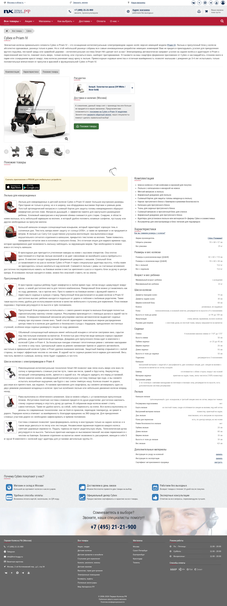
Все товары (83, 540)
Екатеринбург (139, 555)
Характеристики (30, 71)
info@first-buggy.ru (15, 557)
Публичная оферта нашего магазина (112, 599)
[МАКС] (205, 3)
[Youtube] (217, 3)
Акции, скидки (83, 547)
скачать (219, 454)
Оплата (101, 21)
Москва (136, 547)
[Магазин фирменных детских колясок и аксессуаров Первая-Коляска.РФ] (17, 11)
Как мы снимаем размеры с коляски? (149, 233)
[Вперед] (67, 151)
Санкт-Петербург (140, 551)
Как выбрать (65, 21)
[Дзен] (199, 3)
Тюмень (136, 563)
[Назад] (6, 151)
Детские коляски (85, 551)
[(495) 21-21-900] (70, 11)
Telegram (11, 552)
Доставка (84, 21)
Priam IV (171, 45)
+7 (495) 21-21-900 (83, 10)
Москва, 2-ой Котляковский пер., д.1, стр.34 (26, 567)
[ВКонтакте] (193, 3)
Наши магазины (138, 2)
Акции (28, 21)
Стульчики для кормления (89, 559)
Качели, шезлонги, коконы (89, 563)
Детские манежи (85, 567)
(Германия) (215, 238)
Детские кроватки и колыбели (90, 555)
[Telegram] (211, 3)
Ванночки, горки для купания (90, 571)
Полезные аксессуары (87, 583)
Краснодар (137, 559)
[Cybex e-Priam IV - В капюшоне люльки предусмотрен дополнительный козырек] (44, 151)
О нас (113, 21)
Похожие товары (50, 71)
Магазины (45, 21)
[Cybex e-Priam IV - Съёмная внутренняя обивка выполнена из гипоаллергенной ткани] (58, 151)
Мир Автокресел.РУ (86, 587)
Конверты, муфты (85, 579)
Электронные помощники (89, 575)
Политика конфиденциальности (113, 602)
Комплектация (12, 71)
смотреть (218, 462)
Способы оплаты (177, 563)
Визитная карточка (15, 562)
